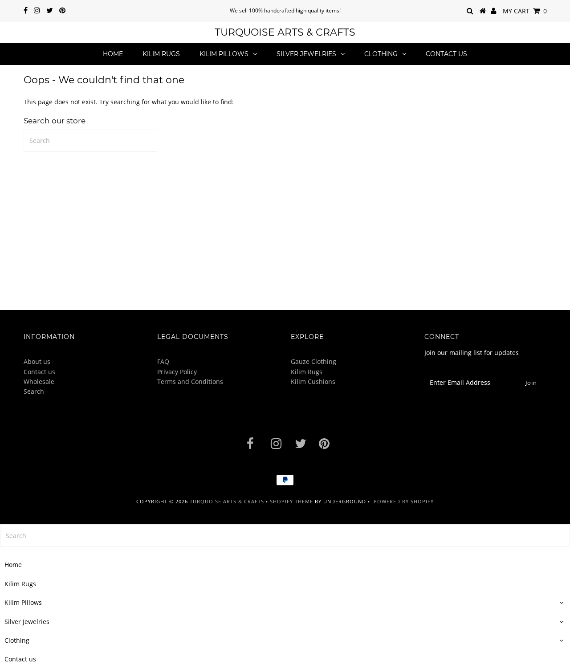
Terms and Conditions (190, 381)
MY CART (525, 11)
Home (113, 54)
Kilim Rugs (161, 54)
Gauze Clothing (313, 361)
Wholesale (39, 381)
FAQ (163, 361)
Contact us (446, 54)
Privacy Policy (177, 371)
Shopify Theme (291, 501)
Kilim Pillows (224, 54)
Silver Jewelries (306, 54)
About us (37, 361)
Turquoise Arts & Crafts (285, 32)
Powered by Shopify (404, 501)
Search (34, 391)
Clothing (381, 54)
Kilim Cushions (313, 381)
